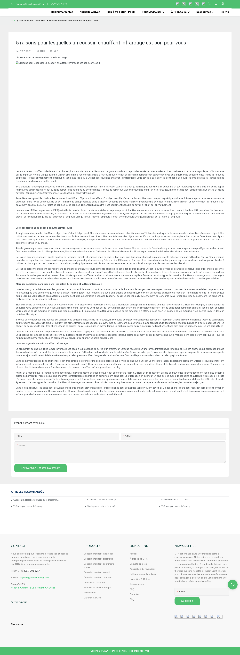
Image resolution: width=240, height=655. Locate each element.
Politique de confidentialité (143, 574)
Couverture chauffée (94, 582)
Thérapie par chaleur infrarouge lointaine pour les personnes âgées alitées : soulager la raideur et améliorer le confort (28, 506)
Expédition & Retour (140, 579)
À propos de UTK (138, 558)
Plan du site (17, 624)
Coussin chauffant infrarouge (98, 553)
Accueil (133, 553)
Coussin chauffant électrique (98, 558)
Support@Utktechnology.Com (30, 4)
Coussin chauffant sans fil (97, 572)
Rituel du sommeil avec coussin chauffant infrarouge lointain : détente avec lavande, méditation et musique (176, 499)
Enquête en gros (138, 564)
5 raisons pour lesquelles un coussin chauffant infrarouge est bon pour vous (58, 20)
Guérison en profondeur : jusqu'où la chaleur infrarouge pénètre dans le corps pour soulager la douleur (36, 500)
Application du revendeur (142, 569)
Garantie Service (93, 597)
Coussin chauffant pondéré (98, 577)
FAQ (132, 589)
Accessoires (90, 592)
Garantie (134, 594)
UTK (13, 20)
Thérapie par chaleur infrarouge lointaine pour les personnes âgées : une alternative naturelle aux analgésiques (176, 506)
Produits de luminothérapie (97, 587)
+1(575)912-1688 (58, 4)
